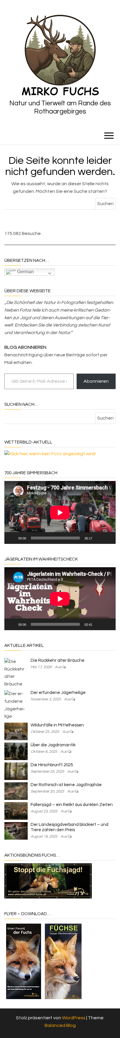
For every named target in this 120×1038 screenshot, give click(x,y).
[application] (60, 512)
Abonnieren (96, 381)
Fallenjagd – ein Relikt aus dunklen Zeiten (72, 804)
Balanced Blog (60, 1025)
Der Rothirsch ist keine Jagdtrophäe (66, 785)
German (25, 271)
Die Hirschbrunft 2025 (52, 765)
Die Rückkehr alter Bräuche (57, 660)
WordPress (73, 1017)
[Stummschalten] (99, 538)
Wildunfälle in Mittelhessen (57, 725)
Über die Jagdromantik (53, 745)
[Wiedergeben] (12, 538)
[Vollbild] (108, 538)
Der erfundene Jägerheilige (58, 692)
